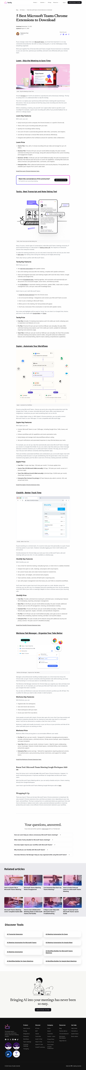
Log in (64, 2)
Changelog (26, 1048)
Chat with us (74, 1031)
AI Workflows (24, 284)
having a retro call (45, 247)
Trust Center (50, 1044)
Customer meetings (25, 1045)
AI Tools (37, 1028)
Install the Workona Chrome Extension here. (28, 759)
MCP (36, 1031)
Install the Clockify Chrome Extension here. (28, 625)
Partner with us (63, 1031)
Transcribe (38, 1036)
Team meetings (27, 1042)
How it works (26, 1028)
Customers (50, 1033)
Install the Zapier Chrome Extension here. (28, 485)
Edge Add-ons (62, 1040)
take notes (21, 254)
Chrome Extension (64, 1033)
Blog (17, 10)
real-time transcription (26, 268)
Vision (48, 1028)
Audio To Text (38, 1039)
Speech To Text (39, 1044)
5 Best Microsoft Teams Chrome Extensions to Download (39, 10)
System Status (74, 1033)
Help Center (74, 1028)
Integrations (26, 1033)
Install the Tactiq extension (26, 295)
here (60, 785)
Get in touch (45, 829)
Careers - (51, 1036)
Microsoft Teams (39, 42)
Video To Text (38, 1042)
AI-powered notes (28, 279)
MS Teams (22, 10)
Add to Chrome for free (61, 180)
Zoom (44, 313)
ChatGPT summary (40, 1047)
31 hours (23, 96)
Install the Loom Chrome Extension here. (28, 171)
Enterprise (26, 1036)
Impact (49, 1031)
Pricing (49, 2)
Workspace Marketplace (62, 1037)
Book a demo (74, 1036)
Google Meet (36, 313)
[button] (35, 2)
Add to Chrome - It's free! (64, 1066)
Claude (37, 1033)
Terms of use (50, 1042)
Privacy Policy (50, 1039)
